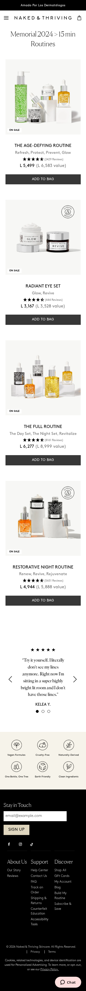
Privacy (35, 952)
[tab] (37, 711)
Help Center (39, 870)
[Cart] (79, 17)
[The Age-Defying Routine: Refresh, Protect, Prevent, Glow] (43, 96)
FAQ (34, 881)
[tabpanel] (43, 677)
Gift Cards (62, 876)
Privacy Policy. (49, 969)
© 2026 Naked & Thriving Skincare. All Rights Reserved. (41, 947)
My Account (62, 881)
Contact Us (39, 876)
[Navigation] (6, 18)
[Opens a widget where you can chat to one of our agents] (68, 983)
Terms (52, 952)
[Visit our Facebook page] (9, 845)
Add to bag (43, 179)
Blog (57, 887)
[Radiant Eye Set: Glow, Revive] (43, 237)
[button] (10, 680)
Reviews (12, 876)
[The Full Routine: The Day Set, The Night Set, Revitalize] (43, 377)
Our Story (14, 870)
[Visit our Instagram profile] (20, 845)
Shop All (60, 870)
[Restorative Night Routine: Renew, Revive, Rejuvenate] (43, 518)
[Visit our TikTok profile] (32, 844)
